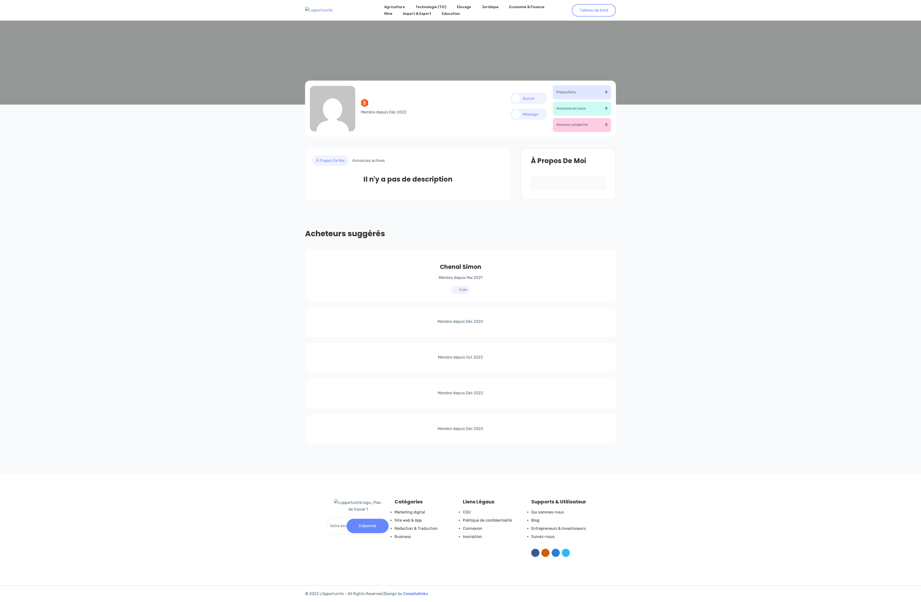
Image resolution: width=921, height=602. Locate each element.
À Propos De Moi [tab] (330, 160)
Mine (388, 14)
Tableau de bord (593, 10)
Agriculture (394, 7)
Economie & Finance (526, 7)
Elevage (464, 7)
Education (451, 14)
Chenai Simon (460, 267)
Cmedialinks (415, 593)
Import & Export (417, 14)
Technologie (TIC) (430, 7)
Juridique (490, 7)
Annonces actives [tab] (368, 160)
